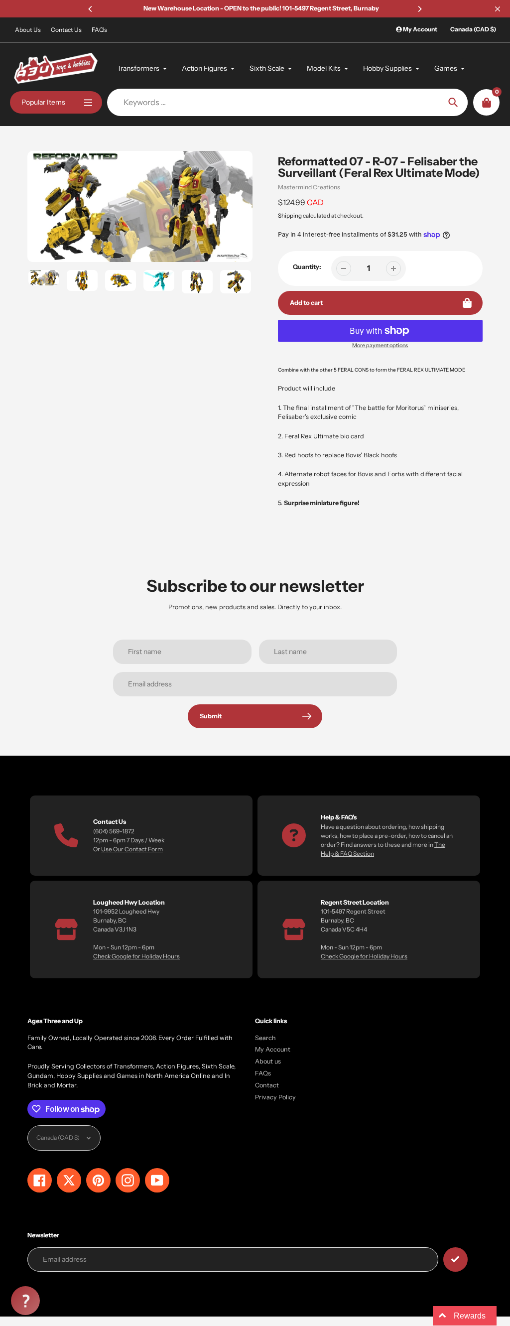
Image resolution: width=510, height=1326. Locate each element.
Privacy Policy (275, 1097)
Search (265, 1038)
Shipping (290, 215)
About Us (28, 29)
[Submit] (455, 1259)
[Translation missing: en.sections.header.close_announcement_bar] (498, 9)
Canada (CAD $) (473, 29)
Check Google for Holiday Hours (136, 956)
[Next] (419, 9)
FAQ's (99, 29)
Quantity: (307, 266)
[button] (25, 1300)
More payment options (380, 345)
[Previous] (91, 9)
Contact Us (66, 29)
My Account (272, 1049)
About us (268, 1061)
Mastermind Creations (309, 187)
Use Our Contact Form (132, 849)
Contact (267, 1085)
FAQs (263, 1073)
